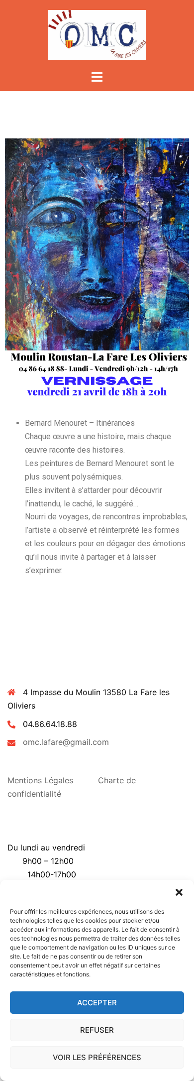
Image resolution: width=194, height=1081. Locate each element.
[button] (179, 892)
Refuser (97, 1030)
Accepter (97, 1002)
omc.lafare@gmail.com (66, 742)
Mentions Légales (40, 780)
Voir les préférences (97, 1057)
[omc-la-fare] (97, 34)
